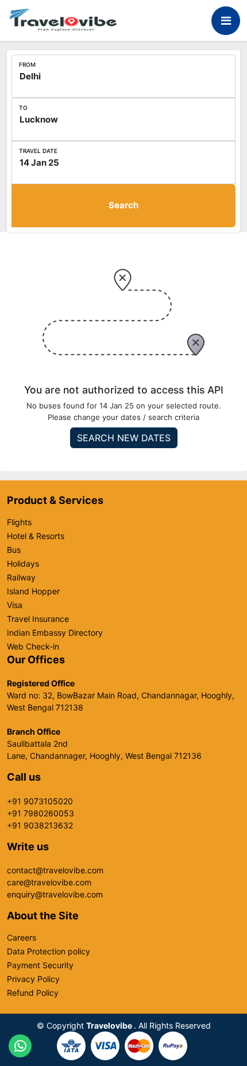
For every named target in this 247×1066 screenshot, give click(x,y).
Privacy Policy (33, 979)
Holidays (23, 564)
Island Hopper (33, 591)
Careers (21, 938)
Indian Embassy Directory (55, 633)
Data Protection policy (48, 951)
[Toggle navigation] (225, 20)
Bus (14, 550)
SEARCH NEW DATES (124, 438)
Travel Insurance (38, 619)
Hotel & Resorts (35, 536)
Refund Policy (33, 993)
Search (123, 205)
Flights (19, 522)
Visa (14, 605)
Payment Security (40, 965)
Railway (21, 578)
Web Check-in (33, 647)
